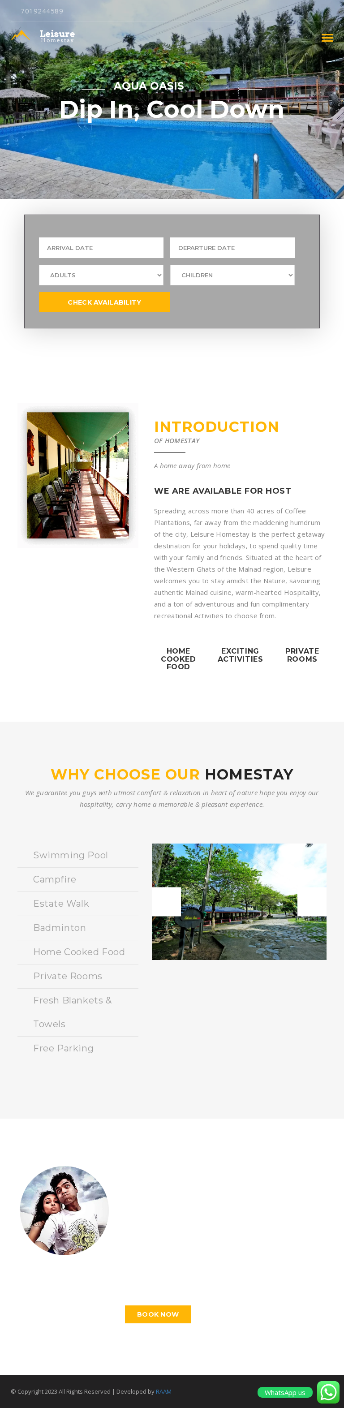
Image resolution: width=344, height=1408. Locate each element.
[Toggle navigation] (327, 38)
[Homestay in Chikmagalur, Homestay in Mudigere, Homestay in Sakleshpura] (48, 37)
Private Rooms (68, 976)
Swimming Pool (70, 855)
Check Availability (104, 302)
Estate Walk (61, 903)
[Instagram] (330, 10)
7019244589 (42, 10)
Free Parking (63, 1048)
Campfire (55, 879)
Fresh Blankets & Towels (72, 1012)
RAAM (164, 1391)
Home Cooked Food (79, 952)
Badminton (59, 927)
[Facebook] (316, 10)
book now (158, 1314)
